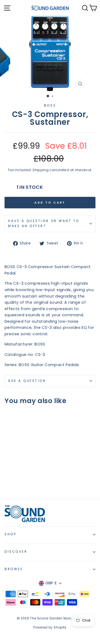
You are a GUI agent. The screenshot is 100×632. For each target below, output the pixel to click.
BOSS (50, 105)
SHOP (10, 534)
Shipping (41, 170)
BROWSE (14, 569)
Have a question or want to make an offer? (43, 223)
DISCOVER (16, 552)
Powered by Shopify (50, 627)
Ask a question (27, 381)
